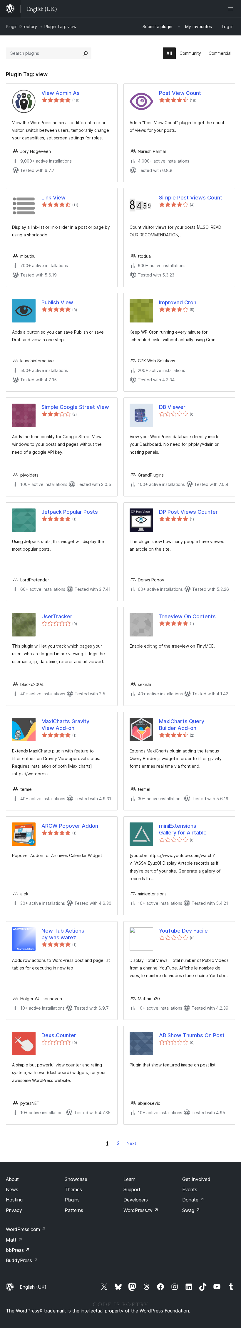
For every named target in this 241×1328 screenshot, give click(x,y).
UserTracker (56, 616)
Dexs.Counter (58, 1035)
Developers (135, 1200)
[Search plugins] (85, 53)
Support (131, 1189)
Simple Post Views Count (190, 197)
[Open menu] (231, 9)
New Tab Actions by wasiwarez (62, 934)
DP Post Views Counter (188, 512)
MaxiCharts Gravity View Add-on (65, 724)
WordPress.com (26, 1229)
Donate (193, 1200)
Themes (73, 1189)
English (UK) (33, 1287)
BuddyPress (22, 1260)
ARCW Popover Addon (69, 826)
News (12, 1189)
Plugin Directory (21, 26)
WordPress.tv (140, 1210)
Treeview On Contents (187, 616)
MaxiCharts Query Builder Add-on (181, 724)
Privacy (14, 1210)
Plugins (72, 1200)
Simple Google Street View (75, 407)
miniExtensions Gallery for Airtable (183, 829)
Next (131, 1143)
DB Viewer (172, 407)
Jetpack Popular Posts (69, 512)
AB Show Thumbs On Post (192, 1035)
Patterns (74, 1210)
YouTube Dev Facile (183, 931)
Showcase (76, 1179)
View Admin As (60, 93)
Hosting (14, 1200)
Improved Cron (177, 302)
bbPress (18, 1250)
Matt (14, 1240)
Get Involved (196, 1179)
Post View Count (180, 93)
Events (189, 1189)
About (12, 1179)
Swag (191, 1210)
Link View (53, 197)
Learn (129, 1179)
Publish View (57, 302)
